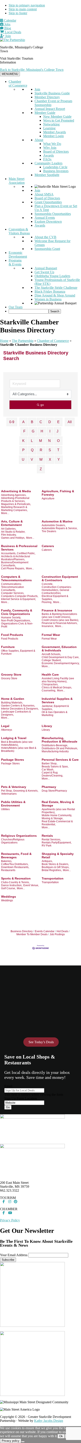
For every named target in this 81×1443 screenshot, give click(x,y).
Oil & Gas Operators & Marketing (54, 714)
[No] (23, 1441)
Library (47, 726)
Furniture (8, 647)
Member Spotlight (47, 175)
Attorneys (6, 729)
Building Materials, (12, 702)
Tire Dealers (49, 531)
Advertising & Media (16, 491)
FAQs (47, 159)
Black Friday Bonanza (50, 291)
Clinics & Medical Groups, (57, 687)
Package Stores (12, 759)
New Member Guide (57, 116)
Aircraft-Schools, (51, 654)
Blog (7, 28)
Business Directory (22, 931)
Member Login (53, 136)
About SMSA (44, 194)
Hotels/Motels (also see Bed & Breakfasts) (18, 749)
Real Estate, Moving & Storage (58, 803)
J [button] (57, 431)
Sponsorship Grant (47, 249)
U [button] (23, 459)
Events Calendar (44, 931)
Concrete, (47, 584)
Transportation (53, 878)
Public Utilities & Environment (13, 803)
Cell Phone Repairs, (13, 568)
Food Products (12, 635)
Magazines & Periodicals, (16, 504)
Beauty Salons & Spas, (55, 766)
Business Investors (55, 171)
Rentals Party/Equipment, (56, 842)
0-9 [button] (11, 422)
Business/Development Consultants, (14, 564)
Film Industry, (8, 534)
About (39, 140)
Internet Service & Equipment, (18, 599)
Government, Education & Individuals (59, 648)
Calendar (9, 20)
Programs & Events (15, 262)
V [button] (32, 459)
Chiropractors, (50, 684)
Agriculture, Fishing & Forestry (58, 492)
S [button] (50, 450)
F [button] (24, 431)
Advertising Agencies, (13, 495)
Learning (49, 128)
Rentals (47, 835)
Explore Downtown (48, 221)
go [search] (42, 404)
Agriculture (48, 498)
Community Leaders (48, 163)
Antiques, (47, 861)
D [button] (49, 422)
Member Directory (47, 97)
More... (5, 513)
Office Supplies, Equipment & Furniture (18, 652)
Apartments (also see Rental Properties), (58, 811)
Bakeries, (6, 861)
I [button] (49, 431)
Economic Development (18, 254)
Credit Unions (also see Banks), (60, 620)
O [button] (58, 441)
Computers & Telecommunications (16, 578)
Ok (61, 1436)
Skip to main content (23, 9)
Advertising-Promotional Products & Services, (15, 500)
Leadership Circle (55, 167)
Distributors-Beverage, (55, 745)
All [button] (70, 422)
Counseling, (49, 690)
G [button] (33, 431)
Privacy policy (10, 1440)
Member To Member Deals (32, 934)
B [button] (32, 422)
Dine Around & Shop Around (55, 295)
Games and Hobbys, (13, 537)
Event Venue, (31, 885)
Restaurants (8, 870)
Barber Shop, (49, 763)
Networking (51, 124)
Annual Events (45, 217)
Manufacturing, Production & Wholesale (59, 739)
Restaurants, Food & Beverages (16, 855)
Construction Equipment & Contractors (60, 578)
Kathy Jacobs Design (48, 1420)
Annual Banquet (46, 268)
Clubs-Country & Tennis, (15, 882)
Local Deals (12, 32)
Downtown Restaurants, (15, 867)
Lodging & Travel (13, 738)
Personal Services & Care (60, 759)
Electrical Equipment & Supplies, (55, 598)
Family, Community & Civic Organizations (16, 612)
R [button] (41, 450)
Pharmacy (49, 787)
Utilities (5, 809)
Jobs (6, 24)
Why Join (49, 147)
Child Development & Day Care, (60, 657)
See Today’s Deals (41, 1042)
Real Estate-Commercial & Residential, (57, 823)
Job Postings (57, 934)
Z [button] (41, 469)
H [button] (42, 431)
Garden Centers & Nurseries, (18, 705)
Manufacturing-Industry (55, 751)
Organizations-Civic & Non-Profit (17, 625)
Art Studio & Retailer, (13, 531)
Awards (48, 155)
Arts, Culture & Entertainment (12, 523)
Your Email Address (13, 1255)
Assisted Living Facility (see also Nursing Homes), (58, 680)
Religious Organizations (19, 835)
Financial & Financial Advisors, (60, 623)
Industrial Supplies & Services (57, 700)
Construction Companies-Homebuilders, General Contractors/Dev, (57, 590)
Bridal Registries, (52, 870)
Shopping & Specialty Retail (58, 855)
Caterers (48, 546)
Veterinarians (9, 793)
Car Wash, (48, 769)
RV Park (46, 845)
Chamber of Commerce (18, 83)
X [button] (50, 459)
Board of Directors (56, 151)
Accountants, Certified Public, (18, 553)
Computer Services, (12, 593)
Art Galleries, (8, 528)
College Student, (51, 660)
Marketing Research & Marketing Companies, (14, 509)
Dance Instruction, (11, 885)
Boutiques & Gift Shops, (55, 867)
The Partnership (22, 341)
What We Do (52, 144)
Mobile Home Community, (57, 815)
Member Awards (54, 132)
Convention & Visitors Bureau (19, 231)
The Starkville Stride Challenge (56, 287)
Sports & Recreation (16, 878)
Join (7, 36)
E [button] (58, 422)
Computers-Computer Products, (19, 596)
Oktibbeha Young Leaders (52, 276)
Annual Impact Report (50, 109)
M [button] (40, 441)
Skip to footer (18, 13)
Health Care (50, 674)
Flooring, (47, 602)
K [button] (23, 441)
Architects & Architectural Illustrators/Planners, (15, 558)
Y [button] (58, 459)
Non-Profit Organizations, (16, 620)
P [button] (23, 450)
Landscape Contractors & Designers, (16, 713)
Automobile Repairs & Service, (60, 528)
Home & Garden (12, 698)
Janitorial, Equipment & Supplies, (55, 708)
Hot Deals (62, 931)
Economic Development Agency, (60, 663)
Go (8, 1107)
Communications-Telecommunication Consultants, (12, 587)
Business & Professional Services (19, 547)
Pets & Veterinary (13, 787)
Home (4, 341)
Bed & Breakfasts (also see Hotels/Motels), (17, 743)
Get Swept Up (44, 272)
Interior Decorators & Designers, (20, 708)
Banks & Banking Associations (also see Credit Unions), (59, 616)
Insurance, (48, 626)
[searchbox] (29, 311)
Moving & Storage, (52, 818)
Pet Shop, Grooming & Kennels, (19, 790)
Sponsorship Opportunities (53, 214)
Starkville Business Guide (52, 93)
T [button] (58, 450)
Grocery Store (11, 674)
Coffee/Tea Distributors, (15, 864)
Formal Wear (51, 635)
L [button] (32, 441)
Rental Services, (51, 839)
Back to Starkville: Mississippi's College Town (32, 69)
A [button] (23, 422)
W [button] (41, 459)
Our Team (15, 307)
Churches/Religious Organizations (12, 841)
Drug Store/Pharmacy (54, 790)
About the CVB (45, 237)
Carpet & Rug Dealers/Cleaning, (52, 774)
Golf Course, (8, 888)
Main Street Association (17, 180)
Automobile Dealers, (54, 525)
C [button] (41, 422)
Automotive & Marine (57, 521)
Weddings (8, 896)
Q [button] (32, 450)
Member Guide (45, 112)
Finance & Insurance (57, 610)
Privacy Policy (10, 1220)
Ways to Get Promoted (58, 120)
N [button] (49, 441)
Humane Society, (11, 617)
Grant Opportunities (48, 202)
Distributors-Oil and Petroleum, (60, 748)
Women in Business (48, 299)
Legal (5, 726)
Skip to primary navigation (27, 5)
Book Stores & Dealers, (55, 864)
